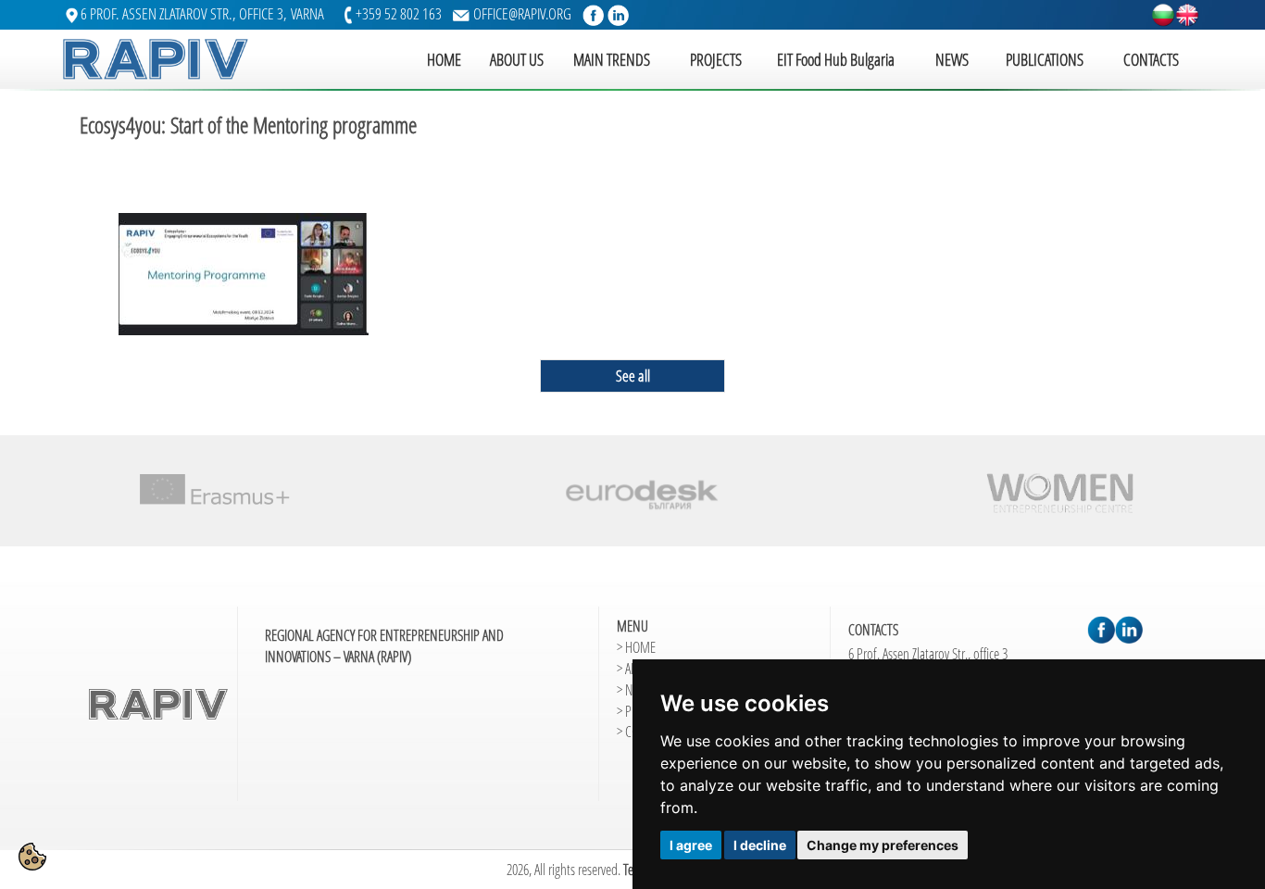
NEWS (952, 59)
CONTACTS (1151, 59)
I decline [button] (759, 845)
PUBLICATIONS (1044, 59)
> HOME (636, 647)
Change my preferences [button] (882, 845)
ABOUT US (517, 59)
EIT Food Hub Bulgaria (836, 59)
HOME (444, 59)
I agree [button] (691, 845)
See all (633, 375)
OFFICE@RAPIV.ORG (522, 13)
